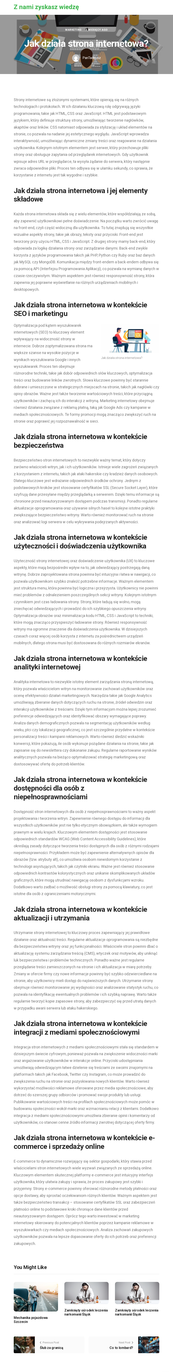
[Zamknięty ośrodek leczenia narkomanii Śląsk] (86, 1293)
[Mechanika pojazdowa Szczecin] (36, 1296)
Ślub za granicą (51, 1348)
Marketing (73, 29)
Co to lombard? (121, 1348)
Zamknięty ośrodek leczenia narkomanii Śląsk (86, 1312)
